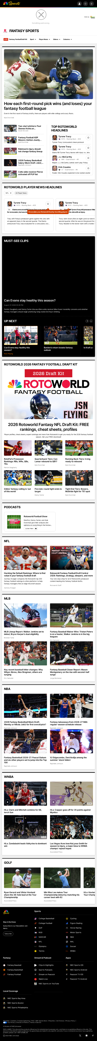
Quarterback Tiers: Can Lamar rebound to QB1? (46, 460)
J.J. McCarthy (65, 157)
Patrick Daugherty (10, 467)
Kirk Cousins (64, 167)
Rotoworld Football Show (35, 516)
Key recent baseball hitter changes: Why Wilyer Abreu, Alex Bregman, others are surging (23, 672)
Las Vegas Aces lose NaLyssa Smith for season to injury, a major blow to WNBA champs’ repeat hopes (68, 846)
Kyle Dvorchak (9, 118)
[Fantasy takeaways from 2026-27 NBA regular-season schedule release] (71, 706)
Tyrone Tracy (64, 136)
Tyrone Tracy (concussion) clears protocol (68, 142)
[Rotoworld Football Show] (14, 522)
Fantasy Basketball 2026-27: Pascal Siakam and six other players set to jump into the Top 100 (25, 760)
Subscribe (8, 934)
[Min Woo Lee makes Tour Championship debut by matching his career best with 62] (62, 877)
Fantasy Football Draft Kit (15, 39)
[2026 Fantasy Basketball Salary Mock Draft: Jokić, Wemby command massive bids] (10, 162)
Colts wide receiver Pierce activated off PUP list (30, 173)
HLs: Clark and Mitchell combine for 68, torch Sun (23, 811)
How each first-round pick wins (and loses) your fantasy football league (48, 106)
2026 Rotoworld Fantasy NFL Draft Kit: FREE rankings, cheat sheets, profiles (48, 427)
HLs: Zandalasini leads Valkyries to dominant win (25, 844)
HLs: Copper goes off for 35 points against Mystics (70, 811)
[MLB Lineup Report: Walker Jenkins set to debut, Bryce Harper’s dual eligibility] (25, 615)
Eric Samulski (54, 640)
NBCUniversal (16, 1026)
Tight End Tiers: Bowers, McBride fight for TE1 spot (77, 490)
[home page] (11, 3)
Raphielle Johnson (24, 165)
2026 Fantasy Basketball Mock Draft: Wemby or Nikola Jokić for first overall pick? (25, 723)
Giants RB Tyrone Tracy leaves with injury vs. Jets (71, 152)
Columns (66, 39)
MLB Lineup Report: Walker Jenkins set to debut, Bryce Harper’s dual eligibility (24, 632)
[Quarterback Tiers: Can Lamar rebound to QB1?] (48, 448)
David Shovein (23, 131)
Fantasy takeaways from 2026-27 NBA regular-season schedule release (68, 723)
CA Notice (25, 1022)
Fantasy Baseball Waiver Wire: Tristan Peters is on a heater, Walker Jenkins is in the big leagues (71, 634)
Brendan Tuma (9, 638)
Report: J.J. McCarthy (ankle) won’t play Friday (70, 163)
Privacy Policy (70, 1021)
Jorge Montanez (56, 678)
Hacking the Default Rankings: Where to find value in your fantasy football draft (24, 574)
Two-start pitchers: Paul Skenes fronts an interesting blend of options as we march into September (31, 127)
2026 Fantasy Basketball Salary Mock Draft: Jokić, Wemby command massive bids (31, 161)
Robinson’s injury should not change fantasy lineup (30, 150)
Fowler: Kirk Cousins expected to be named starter (71, 173)
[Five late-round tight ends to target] (48, 478)
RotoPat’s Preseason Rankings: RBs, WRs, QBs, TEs (16, 461)
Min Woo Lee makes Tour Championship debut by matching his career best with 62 (61, 895)
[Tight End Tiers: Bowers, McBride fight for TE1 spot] (79, 478)
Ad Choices (60, 1021)
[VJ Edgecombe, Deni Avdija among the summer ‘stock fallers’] (71, 741)
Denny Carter (39, 495)
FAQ (32, 1021)
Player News (43, 39)
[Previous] (87, 321)
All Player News (21, 193)
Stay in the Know (9, 922)
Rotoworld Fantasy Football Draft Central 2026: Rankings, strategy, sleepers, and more (71, 574)
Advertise (6, 1021)
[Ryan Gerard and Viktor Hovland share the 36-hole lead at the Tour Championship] (22, 877)
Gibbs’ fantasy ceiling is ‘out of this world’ (17, 490)
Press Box (51, 1021)
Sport (32, 39)
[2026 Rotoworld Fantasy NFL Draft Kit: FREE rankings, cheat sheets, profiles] (48, 394)
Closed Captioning (24, 1021)
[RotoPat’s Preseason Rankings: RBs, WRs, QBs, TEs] (18, 448)
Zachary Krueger (10, 588)
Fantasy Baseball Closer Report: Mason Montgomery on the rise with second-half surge (69, 672)
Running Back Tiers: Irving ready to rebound (77, 460)
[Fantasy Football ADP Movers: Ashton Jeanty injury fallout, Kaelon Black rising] (10, 139)
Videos (55, 39)
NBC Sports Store (41, 1021)
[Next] (91, 321)
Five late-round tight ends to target (48, 490)
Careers (13, 1021)
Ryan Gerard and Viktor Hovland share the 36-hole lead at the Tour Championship (20, 895)
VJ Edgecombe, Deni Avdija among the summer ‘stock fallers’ (68, 758)
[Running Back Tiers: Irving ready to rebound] (79, 448)
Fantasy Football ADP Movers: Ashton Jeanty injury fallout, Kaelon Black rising (30, 138)
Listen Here (29, 528)
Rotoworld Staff (55, 585)
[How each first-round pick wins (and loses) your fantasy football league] (48, 74)
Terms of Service (35, 1022)
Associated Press (56, 852)
